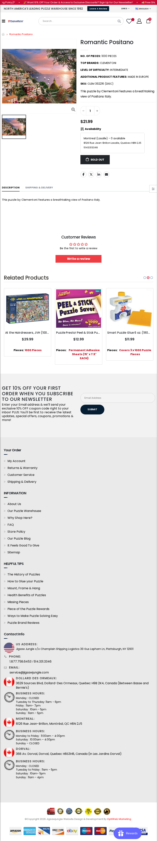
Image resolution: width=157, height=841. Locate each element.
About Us (14, 504)
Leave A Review (98, 8)
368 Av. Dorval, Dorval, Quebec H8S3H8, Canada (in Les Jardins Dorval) (69, 754)
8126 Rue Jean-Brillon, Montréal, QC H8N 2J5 (49, 724)
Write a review (78, 259)
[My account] (139, 21)
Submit (92, 409)
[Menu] (3, 21)
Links (124, 8)
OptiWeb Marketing (119, 819)
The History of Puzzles (23, 574)
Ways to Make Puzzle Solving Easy (32, 616)
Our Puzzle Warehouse (24, 511)
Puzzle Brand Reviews (23, 623)
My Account (16, 461)
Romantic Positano (106, 42)
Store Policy (16, 531)
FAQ (10, 524)
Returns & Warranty (22, 468)
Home (3, 34)
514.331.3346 (43, 661)
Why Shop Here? (19, 518)
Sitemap (13, 552)
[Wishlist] (129, 21)
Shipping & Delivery (21, 482)
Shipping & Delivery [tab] (39, 187)
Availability (93, 129)
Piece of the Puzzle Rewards (28, 609)
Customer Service (20, 475)
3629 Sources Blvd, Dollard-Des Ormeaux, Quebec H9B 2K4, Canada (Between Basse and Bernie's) (82, 685)
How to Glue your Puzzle (25, 581)
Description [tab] (11, 187)
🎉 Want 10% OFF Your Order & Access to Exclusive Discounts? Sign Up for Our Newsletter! (68, 2)
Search (119, 21)
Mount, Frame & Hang (23, 588)
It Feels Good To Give (23, 545)
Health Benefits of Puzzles (26, 595)
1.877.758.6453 (20, 661)
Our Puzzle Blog (18, 538)
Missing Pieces (18, 602)
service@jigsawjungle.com (29, 672)
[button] (144, 277)
